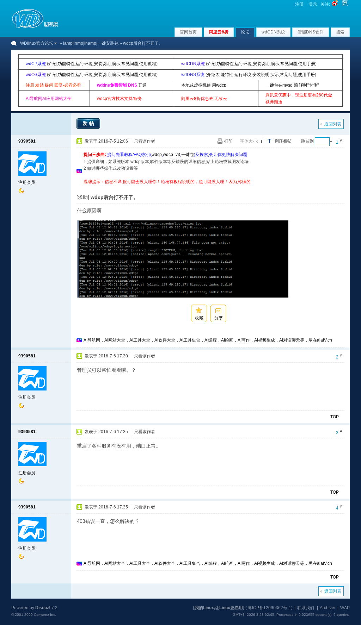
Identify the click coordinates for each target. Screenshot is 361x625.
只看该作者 (144, 141)
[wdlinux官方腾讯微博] (345, 4)
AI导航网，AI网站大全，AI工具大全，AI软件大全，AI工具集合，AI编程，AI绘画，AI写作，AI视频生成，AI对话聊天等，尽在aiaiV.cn (208, 340)
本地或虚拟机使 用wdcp (203, 85)
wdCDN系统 (273, 32)
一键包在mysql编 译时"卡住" (292, 85)
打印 (228, 141)
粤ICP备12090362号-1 (269, 607)
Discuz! (42, 607)
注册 (299, 4)
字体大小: (249, 141)
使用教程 (147, 63)
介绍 (52, 63)
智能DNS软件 (311, 32)
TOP (334, 416)
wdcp (157, 154)
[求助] (83, 197)
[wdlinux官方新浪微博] (335, 4)
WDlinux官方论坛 (36, 43)
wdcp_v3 (171, 154)
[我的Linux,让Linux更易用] (218, 607)
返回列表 (332, 123)
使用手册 (306, 63)
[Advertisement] (212, 187)
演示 (116, 63)
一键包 (187, 154)
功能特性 (66, 63)
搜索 (340, 32)
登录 (313, 4)
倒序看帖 (283, 140)
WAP (345, 607)
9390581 (27, 141)
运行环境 (84, 63)
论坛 (245, 32)
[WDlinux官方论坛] (35, 27)
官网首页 (188, 32)
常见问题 (129, 63)
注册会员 (26, 182)
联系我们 (305, 607)
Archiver (328, 607)
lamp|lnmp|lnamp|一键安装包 (90, 43)
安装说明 (102, 63)
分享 (218, 317)
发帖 (89, 123)
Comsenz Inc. (45, 615)
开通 (142, 85)
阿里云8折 (218, 32)
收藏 (199, 317)
